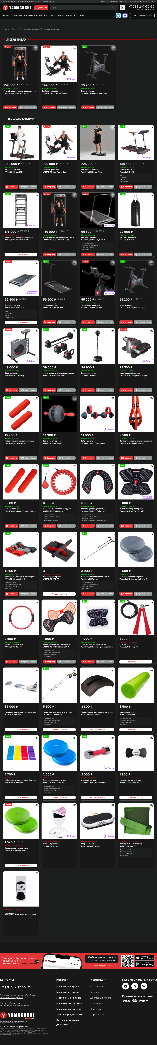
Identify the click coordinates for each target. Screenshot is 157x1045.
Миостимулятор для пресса (131, 509)
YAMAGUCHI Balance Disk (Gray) (133, 579)
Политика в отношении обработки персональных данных (18, 996)
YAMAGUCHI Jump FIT (128, 647)
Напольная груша (88, 373)
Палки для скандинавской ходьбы (95, 576)
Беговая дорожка (12, 169)
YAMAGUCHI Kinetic (89, 375)
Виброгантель (87, 441)
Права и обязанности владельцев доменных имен (14, 1004)
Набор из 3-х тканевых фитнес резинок (21, 576)
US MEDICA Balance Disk (15, 850)
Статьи (80, 15)
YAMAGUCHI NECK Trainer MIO (56, 647)
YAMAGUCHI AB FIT (51, 579)
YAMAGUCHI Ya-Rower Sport (54, 93)
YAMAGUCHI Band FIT (14, 782)
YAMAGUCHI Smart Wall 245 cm (16, 93)
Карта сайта (97, 1014)
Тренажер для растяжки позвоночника (21, 712)
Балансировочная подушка (131, 576)
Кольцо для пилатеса (14, 644)
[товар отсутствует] (122, 7)
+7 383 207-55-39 (141, 6)
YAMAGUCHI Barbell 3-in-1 (54, 375)
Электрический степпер (129, 373)
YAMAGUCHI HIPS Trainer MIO (93, 511)
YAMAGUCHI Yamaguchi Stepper (133, 375)
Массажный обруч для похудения (57, 509)
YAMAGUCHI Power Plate (91, 172)
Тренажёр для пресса (52, 441)
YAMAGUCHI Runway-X (14, 308)
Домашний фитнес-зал (142, 15)
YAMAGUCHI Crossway (14, 375)
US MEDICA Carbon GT (52, 715)
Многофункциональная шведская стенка (20, 91)
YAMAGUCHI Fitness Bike (91, 308)
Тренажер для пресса (52, 576)
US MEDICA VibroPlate (90, 846)
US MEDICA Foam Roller (129, 715)
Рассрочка (49, 15)
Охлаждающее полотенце (130, 844)
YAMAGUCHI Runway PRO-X (93, 240)
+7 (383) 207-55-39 (15, 987)
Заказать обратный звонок (144, 9)
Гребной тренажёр (50, 91)
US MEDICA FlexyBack (90, 715)
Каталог (94, 992)
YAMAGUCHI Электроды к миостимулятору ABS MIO (103, 647)
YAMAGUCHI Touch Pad (53, 308)
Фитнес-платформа (89, 169)
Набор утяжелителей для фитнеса (19, 441)
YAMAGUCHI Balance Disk (54, 782)
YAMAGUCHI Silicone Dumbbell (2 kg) (20, 511)
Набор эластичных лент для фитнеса (20, 780)
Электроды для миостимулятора (57, 644)
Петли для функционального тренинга (135, 441)
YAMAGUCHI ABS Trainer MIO (131, 511)
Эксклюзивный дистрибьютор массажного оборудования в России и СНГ (127, 1)
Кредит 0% (96, 1003)
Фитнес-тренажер (51, 844)
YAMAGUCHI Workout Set (15, 443)
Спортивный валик (127, 712)
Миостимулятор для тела (130, 780)
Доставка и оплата (33, 15)
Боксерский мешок (127, 237)
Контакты (70, 15)
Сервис (60, 15)
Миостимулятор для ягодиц (93, 509)
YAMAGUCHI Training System (131, 443)
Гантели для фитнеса (13, 509)
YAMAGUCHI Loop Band (15, 579)
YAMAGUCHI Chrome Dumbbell (94, 782)
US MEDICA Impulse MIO (129, 782)
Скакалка (123, 644)
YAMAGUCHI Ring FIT (13, 647)
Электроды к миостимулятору (94, 644)
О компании (16, 15)
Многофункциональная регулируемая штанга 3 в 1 (64, 373)
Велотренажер (87, 91)
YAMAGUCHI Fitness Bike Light (94, 93)
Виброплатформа (88, 844)
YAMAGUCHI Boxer (127, 240)
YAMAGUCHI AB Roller (52, 443)
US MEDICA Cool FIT (127, 846)
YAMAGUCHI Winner (89, 579)
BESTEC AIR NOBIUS (13, 715)
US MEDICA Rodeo (50, 846)
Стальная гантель (88, 780)
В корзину (11, 107)
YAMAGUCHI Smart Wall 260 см (18, 240)
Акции (5, 15)
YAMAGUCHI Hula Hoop (53, 511)
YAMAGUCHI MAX (127, 172)
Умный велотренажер (90, 305)
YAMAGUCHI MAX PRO (14, 172)
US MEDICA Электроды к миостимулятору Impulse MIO (28, 914)
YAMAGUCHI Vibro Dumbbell (93, 443)
